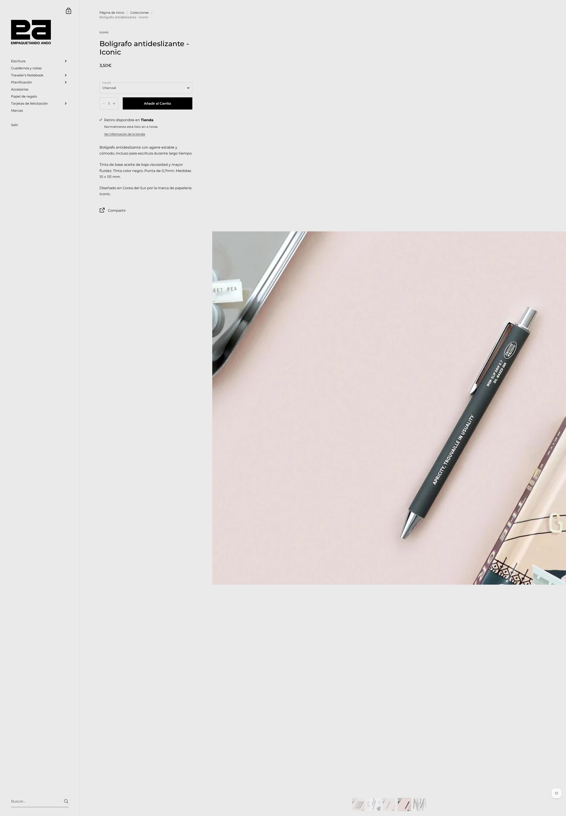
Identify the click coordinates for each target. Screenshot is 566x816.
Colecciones (139, 13)
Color (106, 82)
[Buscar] (66, 801)
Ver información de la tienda (124, 134)
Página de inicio (111, 13)
